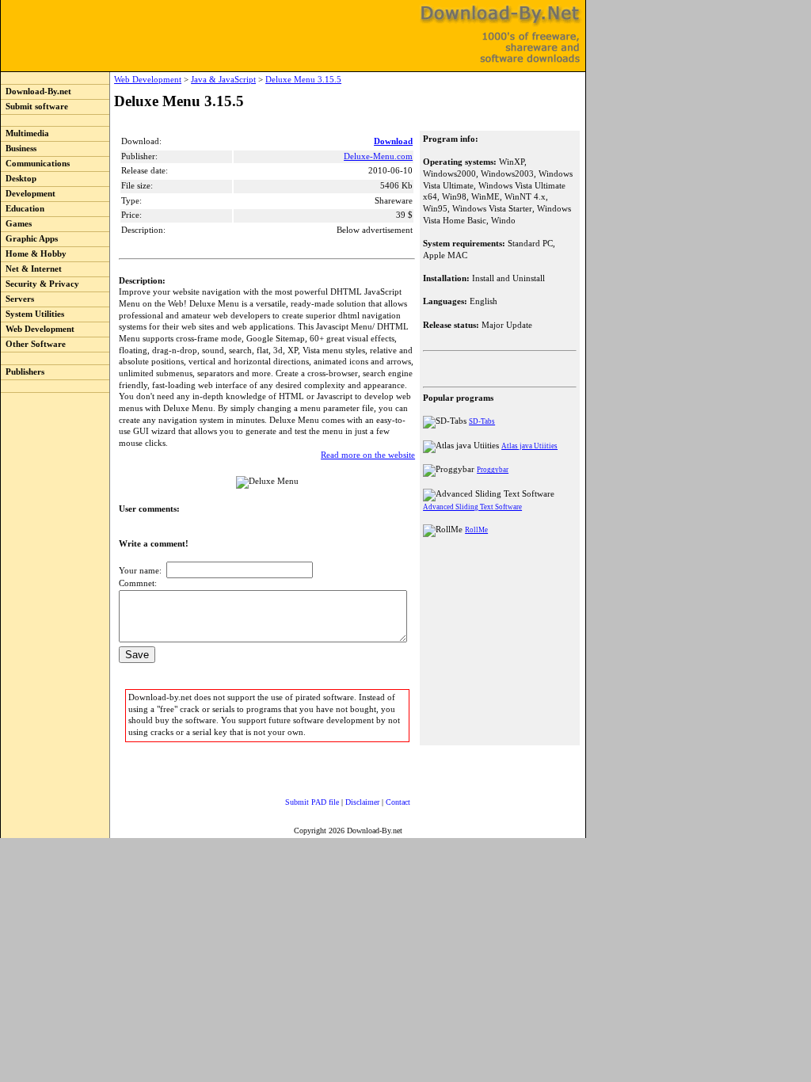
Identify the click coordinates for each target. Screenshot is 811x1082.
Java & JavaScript (223, 79)
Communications (35, 163)
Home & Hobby (34, 254)
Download (393, 141)
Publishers (22, 372)
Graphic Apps (29, 238)
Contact (398, 802)
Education (22, 208)
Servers (17, 299)
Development (28, 193)
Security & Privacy (40, 284)
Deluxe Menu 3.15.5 (303, 79)
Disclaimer (362, 802)
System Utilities (32, 314)
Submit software (34, 106)
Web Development (37, 329)
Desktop (18, 178)
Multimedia (25, 133)
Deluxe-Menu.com (378, 156)
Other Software (33, 344)
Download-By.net (36, 91)
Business (18, 148)
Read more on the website (368, 455)
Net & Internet (31, 269)
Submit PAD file (312, 802)
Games (16, 223)
